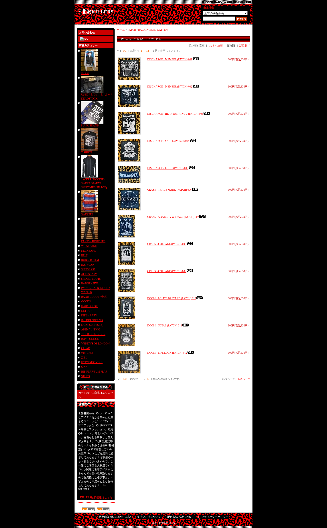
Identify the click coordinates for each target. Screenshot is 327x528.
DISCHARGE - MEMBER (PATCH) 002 (169, 86)
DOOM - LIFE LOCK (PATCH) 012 (167, 352)
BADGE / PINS (90, 283)
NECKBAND (88, 250)
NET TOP (86, 310)
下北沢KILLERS (95, 11)
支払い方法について (149, 516)
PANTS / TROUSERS (93, 241)
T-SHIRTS (87, 152)
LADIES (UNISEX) (92, 324)
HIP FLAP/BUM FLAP (94, 371)
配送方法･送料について (181, 516)
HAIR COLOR (89, 306)
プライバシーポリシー (215, 516)
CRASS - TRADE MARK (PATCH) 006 (169, 189)
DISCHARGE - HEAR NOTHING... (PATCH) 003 (175, 113)
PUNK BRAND (90, 125)
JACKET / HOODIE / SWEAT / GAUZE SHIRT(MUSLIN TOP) (94, 183)
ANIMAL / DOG (90, 329)
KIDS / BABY (89, 315)
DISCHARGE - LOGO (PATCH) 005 (167, 168)
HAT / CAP (87, 264)
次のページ (243, 379)
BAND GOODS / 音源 (94, 296)
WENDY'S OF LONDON (95, 343)
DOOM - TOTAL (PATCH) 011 (164, 325)
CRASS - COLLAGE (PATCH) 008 (166, 244)
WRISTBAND (89, 246)
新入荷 (85, 73)
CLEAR (85, 348)
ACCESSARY (89, 274)
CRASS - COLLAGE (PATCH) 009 (166, 271)
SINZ (84, 367)
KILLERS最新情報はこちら (96, 497)
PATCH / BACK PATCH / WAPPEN (148, 29)
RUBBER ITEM (90, 260)
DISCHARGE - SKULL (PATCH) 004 (168, 141)
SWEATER (87, 214)
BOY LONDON (90, 338)
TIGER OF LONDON (93, 334)
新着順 (243, 45)
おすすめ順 (216, 45)
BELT (84, 255)
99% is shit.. (87, 353)
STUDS (85, 376)
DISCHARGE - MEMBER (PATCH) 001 (169, 59)
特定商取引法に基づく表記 (115, 516)
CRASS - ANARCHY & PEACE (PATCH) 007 (173, 216)
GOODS (86, 301)
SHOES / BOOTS (91, 278)
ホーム (121, 29)
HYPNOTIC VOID (92, 362)
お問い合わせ (87, 32)
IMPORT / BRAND (92, 320)
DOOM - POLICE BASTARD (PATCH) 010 (171, 298)
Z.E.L (84, 357)
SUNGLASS (88, 269)
